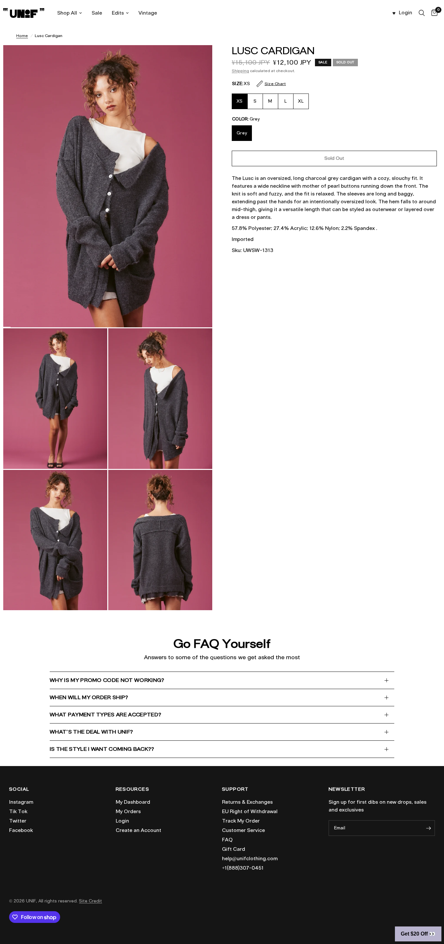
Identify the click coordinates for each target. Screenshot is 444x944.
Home (22, 35)
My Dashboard (133, 802)
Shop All (67, 13)
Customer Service (243, 830)
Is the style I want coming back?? (102, 749)
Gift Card (233, 849)
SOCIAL (19, 789)
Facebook (21, 830)
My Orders (128, 811)
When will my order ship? (89, 697)
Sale (97, 13)
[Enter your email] (428, 828)
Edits (118, 13)
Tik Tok (18, 811)
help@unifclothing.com (250, 859)
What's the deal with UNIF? (91, 732)
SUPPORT (235, 789)
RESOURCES (133, 789)
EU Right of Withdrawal (250, 811)
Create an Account (138, 830)
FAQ (227, 840)
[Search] (421, 13)
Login (122, 821)
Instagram (21, 802)
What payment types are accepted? (105, 714)
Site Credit (90, 901)
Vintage (147, 13)
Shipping (240, 70)
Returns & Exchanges (247, 802)
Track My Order (241, 821)
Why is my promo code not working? (107, 680)
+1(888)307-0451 (243, 868)
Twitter (17, 821)
